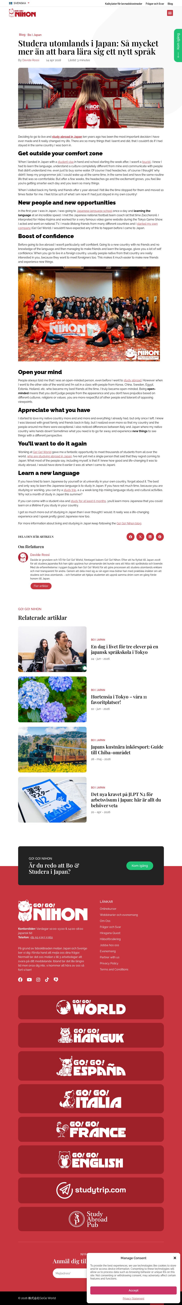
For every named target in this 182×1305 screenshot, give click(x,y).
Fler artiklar (41, 586)
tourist (146, 162)
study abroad (132, 380)
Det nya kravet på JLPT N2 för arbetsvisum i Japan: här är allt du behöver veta (126, 799)
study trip (70, 490)
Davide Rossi (30, 60)
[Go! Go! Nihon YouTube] (29, 979)
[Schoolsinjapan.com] (91, 1160)
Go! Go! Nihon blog (129, 523)
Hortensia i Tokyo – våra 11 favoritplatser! (119, 699)
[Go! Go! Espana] (91, 1066)
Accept (133, 1290)
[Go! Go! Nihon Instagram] (38, 979)
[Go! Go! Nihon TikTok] (47, 979)
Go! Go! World (42, 452)
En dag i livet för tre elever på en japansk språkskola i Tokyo (124, 649)
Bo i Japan (35, 35)
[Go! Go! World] (91, 1007)
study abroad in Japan (67, 136)
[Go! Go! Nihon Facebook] (20, 979)
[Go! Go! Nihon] (52, 910)
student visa (66, 162)
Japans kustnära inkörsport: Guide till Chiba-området (127, 749)
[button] (175, 1258)
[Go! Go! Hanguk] (91, 1035)
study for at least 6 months (88, 501)
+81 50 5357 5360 (41, 937)
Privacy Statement (133, 1298)
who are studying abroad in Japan (49, 456)
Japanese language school (94, 211)
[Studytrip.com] (91, 1129)
